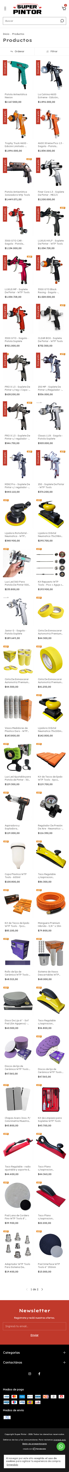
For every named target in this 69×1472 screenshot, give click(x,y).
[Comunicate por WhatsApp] (61, 1446)
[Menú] (6, 9)
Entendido (12, 1464)
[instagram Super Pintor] (29, 1373)
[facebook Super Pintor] (39, 1373)
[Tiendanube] (35, 1449)
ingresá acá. (59, 1439)
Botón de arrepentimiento (34, 1443)
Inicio (6, 34)
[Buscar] (61, 20)
